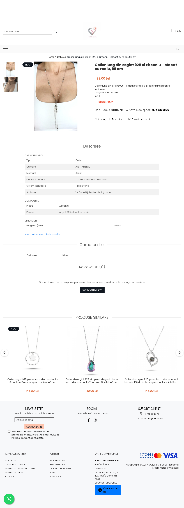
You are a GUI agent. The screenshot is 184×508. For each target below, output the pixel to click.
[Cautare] (55, 32)
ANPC (53, 472)
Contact (9, 476)
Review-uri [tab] (92, 267)
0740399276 (151, 414)
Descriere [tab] (92, 146)
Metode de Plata (58, 460)
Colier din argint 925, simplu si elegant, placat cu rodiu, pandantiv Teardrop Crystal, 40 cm (92, 381)
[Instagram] (95, 420)
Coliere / (62, 56)
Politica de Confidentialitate (28, 438)
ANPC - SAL (56, 476)
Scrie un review (92, 290)
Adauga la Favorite (109, 119)
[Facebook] (89, 420)
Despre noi (11, 460)
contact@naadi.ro (152, 418)
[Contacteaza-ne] (177, 48)
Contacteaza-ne (110, 490)
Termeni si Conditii (15, 464)
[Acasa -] (92, 31)
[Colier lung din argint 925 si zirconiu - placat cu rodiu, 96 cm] (54, 96)
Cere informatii (140, 119)
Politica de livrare (14, 472)
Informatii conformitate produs (42, 234)
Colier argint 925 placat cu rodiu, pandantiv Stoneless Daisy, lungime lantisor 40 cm (32, 381)
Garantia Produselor (61, 468)
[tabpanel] (54, 96)
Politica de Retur (58, 464)
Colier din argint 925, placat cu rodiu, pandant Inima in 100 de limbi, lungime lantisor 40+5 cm (151, 381)
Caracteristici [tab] (92, 244)
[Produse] (6, 49)
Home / (52, 56)
